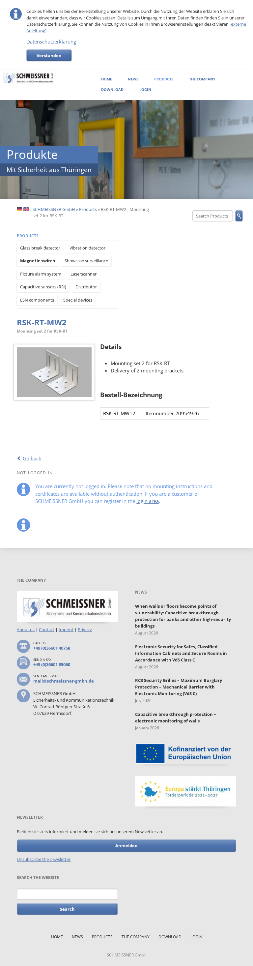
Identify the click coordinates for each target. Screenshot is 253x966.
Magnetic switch (37, 261)
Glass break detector (40, 248)
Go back (32, 458)
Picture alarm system (40, 274)
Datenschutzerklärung (51, 41)
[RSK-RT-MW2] (54, 372)
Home (106, 78)
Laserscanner (83, 274)
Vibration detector (87, 248)
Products (163, 78)
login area (147, 501)
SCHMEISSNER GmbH (54, 209)
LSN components (37, 300)
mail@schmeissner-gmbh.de (63, 681)
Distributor (86, 287)
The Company (202, 78)
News (133, 78)
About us (26, 629)
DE (19, 210)
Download (112, 89)
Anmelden (126, 845)
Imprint (66, 629)
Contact (46, 629)
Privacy (85, 629)
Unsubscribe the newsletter (43, 859)
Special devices (77, 300)
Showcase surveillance (86, 261)
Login (145, 89)
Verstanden (49, 55)
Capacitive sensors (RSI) (43, 287)
